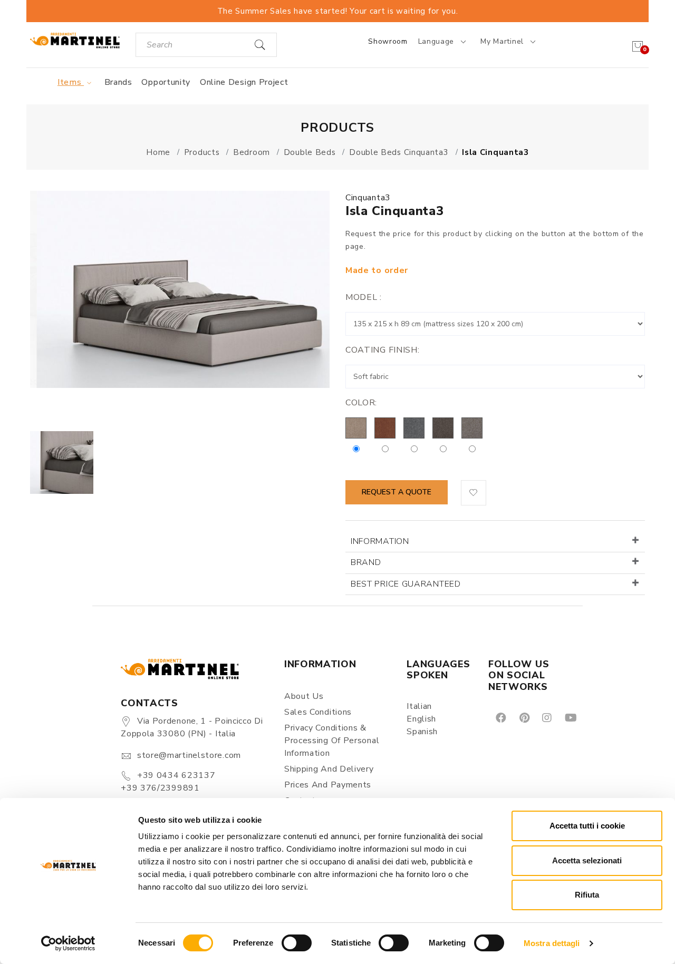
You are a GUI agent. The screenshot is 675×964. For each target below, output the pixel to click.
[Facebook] (500, 718)
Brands (118, 82)
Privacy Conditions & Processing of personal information (331, 740)
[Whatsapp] (594, 718)
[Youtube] (570, 718)
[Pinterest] (523, 718)
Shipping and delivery (329, 769)
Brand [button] (366, 562)
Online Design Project (244, 82)
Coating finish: (382, 350)
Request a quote (396, 492)
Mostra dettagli (552, 943)
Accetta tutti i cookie (587, 825)
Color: (361, 402)
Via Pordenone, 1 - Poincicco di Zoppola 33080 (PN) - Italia (192, 727)
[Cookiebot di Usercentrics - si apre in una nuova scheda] (68, 943)
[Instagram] (546, 718)
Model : (363, 297)
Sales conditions (318, 712)
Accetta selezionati (587, 860)
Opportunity (165, 82)
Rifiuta (587, 894)
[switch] (297, 942)
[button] (473, 492)
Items (70, 82)
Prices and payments (327, 785)
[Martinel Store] (74, 40)
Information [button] (380, 541)
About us (304, 696)
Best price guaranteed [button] (406, 584)
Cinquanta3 (368, 197)
